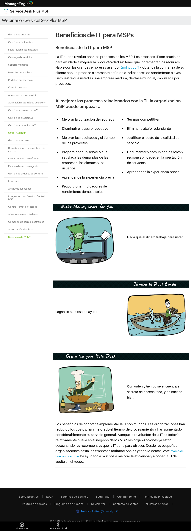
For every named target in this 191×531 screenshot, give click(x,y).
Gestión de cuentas (19, 34)
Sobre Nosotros (29, 496)
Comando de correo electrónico (26, 221)
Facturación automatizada (23, 49)
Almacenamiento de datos (23, 214)
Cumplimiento (126, 496)
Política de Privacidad (158, 496)
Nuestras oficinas (157, 504)
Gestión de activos (18, 140)
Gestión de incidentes (20, 42)
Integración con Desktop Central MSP (26, 198)
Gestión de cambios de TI (22, 125)
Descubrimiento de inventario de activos (26, 149)
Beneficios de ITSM (19, 237)
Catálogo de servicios (20, 57)
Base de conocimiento (20, 72)
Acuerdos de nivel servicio (22, 95)
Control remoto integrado (22, 206)
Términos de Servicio (74, 496)
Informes (13, 181)
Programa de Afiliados (69, 504)
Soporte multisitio (18, 64)
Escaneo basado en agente (23, 166)
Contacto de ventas (125, 504)
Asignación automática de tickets (27, 102)
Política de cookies (34, 504)
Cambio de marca (18, 87)
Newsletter (98, 504)
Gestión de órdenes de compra (25, 173)
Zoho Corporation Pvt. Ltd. (78, 521)
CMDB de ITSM (17, 133)
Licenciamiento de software (23, 158)
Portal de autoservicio (20, 80)
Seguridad (103, 496)
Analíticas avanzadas (19, 188)
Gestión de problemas (20, 117)
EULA (49, 496)
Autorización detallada (20, 229)
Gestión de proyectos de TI (23, 110)
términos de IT (129, 67)
